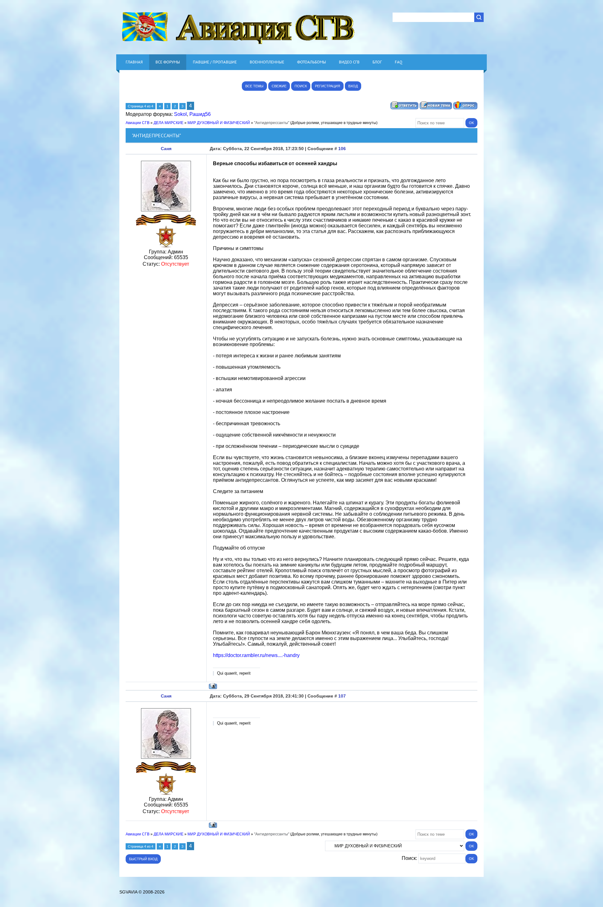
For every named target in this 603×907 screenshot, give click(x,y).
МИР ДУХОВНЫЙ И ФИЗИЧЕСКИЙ (218, 123)
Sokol (180, 114)
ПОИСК (301, 86)
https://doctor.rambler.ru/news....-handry (256, 655)
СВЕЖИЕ (279, 86)
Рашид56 (200, 114)
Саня (166, 148)
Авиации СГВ (137, 123)
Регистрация (327, 86)
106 (342, 148)
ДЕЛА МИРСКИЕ (168, 123)
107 (342, 695)
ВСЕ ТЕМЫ (254, 86)
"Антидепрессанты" (271, 123)
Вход (353, 86)
